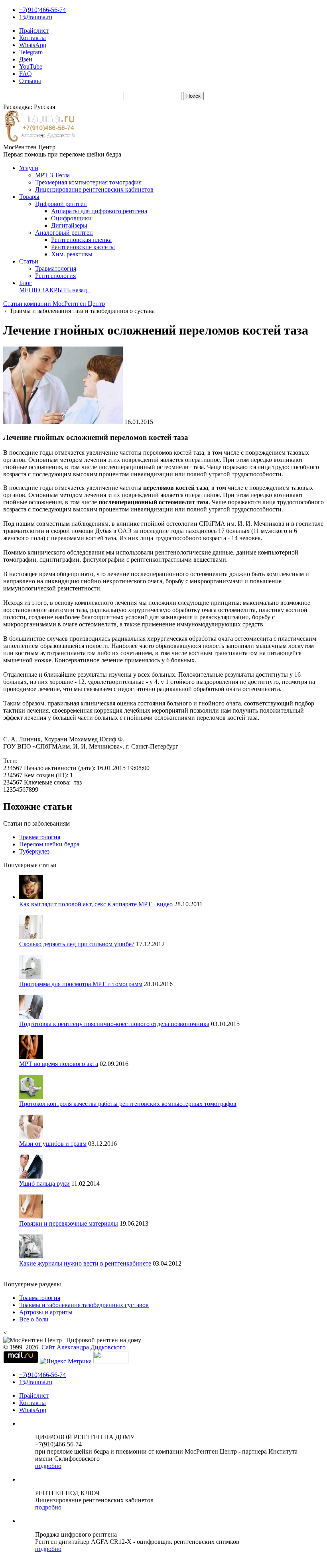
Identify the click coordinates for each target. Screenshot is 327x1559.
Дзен (25, 59)
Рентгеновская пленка (81, 239)
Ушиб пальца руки (44, 1183)
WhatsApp (32, 45)
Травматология (55, 268)
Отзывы (30, 80)
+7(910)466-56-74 (42, 9)
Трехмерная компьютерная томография (88, 182)
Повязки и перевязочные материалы (68, 1223)
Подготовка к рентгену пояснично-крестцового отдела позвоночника (114, 1023)
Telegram (31, 52)
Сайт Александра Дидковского (83, 1347)
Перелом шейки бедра (49, 844)
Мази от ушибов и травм (53, 1143)
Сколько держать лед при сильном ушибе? (76, 944)
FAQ (25, 73)
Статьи (28, 261)
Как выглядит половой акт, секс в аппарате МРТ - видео (96, 904)
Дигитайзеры (69, 225)
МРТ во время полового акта (58, 1063)
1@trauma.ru (35, 17)
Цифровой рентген (61, 203)
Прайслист (34, 30)
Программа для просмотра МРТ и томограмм (80, 984)
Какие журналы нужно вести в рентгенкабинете (85, 1263)
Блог (25, 282)
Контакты (32, 37)
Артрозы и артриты (46, 1312)
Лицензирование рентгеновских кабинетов (94, 189)
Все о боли (34, 1319)
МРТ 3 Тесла (52, 175)
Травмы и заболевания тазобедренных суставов (84, 1304)
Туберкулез (34, 851)
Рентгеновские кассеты (83, 247)
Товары (29, 196)
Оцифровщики (71, 218)
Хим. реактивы (72, 254)
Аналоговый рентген (64, 232)
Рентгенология (55, 275)
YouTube (30, 66)
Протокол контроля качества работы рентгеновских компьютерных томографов (127, 1103)
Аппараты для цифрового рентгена (99, 211)
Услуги (28, 167)
